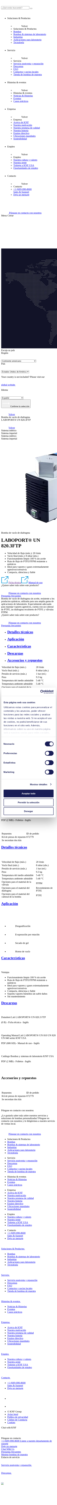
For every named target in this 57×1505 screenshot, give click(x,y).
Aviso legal (12, 1414)
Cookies (11, 1422)
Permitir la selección (28, 802)
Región (4, 353)
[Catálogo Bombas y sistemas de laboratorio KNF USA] (5, 830)
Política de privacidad (17, 1417)
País (3, 363)
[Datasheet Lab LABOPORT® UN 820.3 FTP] (5, 1032)
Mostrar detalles (38, 784)
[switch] (49, 753)
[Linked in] (11, 1398)
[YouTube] (11, 1406)
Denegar (28, 811)
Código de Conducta (17, 1419)
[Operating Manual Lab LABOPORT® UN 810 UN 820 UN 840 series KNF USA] (5, 1053)
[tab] (31, 632)
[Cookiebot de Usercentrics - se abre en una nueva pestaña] (41, 692)
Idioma (4, 390)
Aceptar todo (28, 793)
